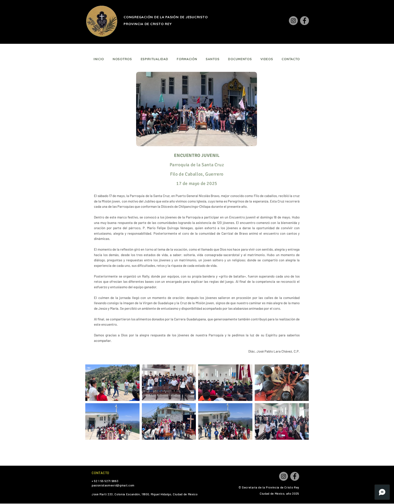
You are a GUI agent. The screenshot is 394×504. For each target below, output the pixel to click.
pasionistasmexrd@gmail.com (113, 485)
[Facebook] (304, 20)
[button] (112, 382)
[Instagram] (293, 20)
